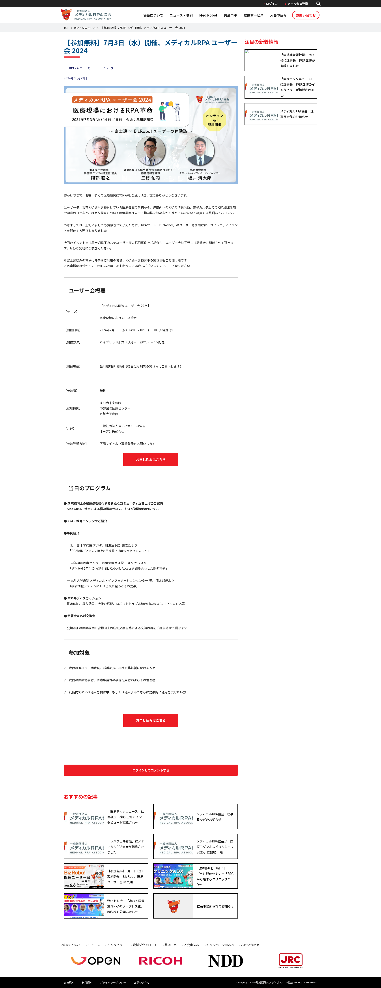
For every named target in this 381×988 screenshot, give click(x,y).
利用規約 (87, 982)
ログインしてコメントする (150, 770)
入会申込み (278, 15)
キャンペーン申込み (220, 945)
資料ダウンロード (145, 945)
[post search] (318, 4)
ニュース (108, 68)
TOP (66, 27)
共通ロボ (230, 15)
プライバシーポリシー (113, 982)
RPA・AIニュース (85, 27)
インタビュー (116, 945)
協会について (153, 15)
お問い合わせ (306, 15)
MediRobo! (208, 15)
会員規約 (69, 982)
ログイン (272, 3)
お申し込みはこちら (151, 459)
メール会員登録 (298, 3)
